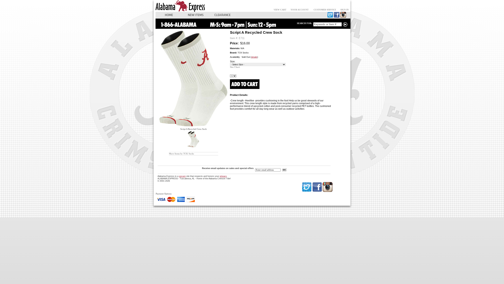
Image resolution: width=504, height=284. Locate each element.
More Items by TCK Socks (181, 154)
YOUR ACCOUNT (300, 10)
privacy (223, 176)
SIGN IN (344, 10)
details (254, 57)
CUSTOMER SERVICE (325, 10)
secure (182, 176)
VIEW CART (280, 10)
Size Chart (235, 67)
